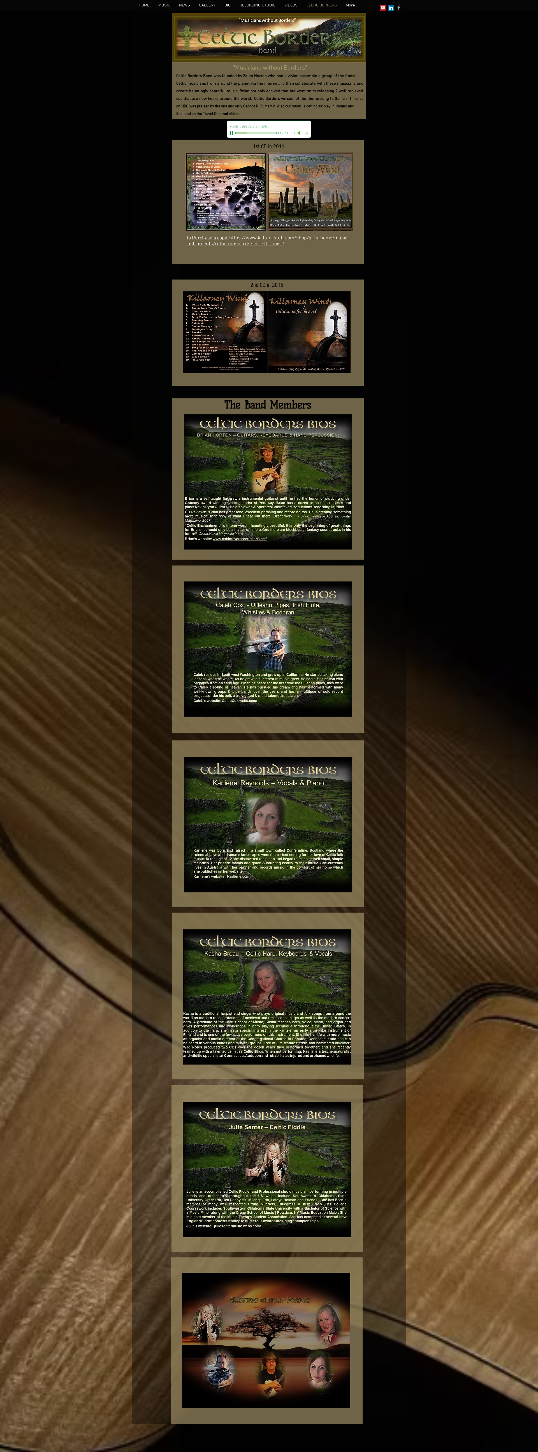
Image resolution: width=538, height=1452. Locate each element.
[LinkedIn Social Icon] (391, 8)
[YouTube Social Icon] (383, 8)
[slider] (305, 133)
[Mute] (299, 133)
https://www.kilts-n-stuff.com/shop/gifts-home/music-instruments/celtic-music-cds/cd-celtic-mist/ (267, 241)
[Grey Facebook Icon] (399, 8)
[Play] (232, 133)
